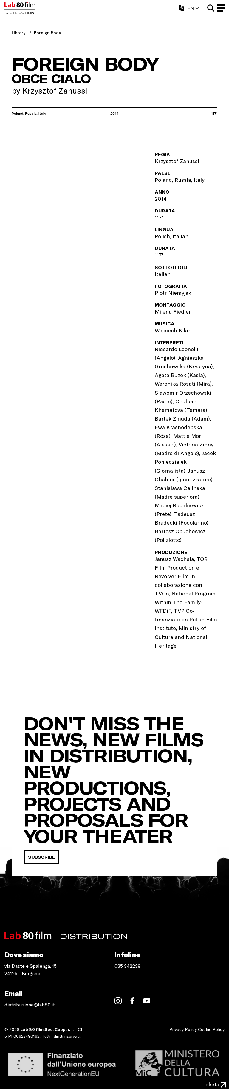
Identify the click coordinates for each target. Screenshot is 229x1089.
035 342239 (127, 966)
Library (18, 32)
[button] (210, 8)
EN (190, 8)
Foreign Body (47, 32)
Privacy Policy (183, 1029)
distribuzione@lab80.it (29, 1004)
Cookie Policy (211, 1029)
